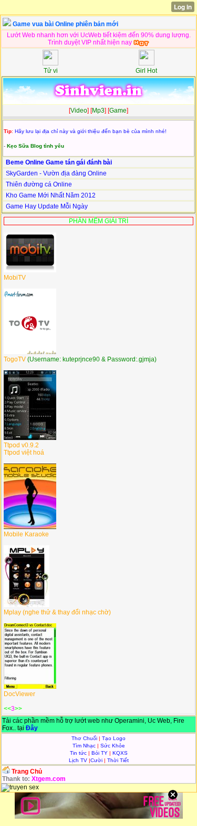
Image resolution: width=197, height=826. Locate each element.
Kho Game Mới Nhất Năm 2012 (51, 195)
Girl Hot (146, 70)
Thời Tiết (118, 760)
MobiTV (15, 277)
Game (118, 110)
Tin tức (78, 753)
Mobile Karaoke (26, 534)
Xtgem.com (49, 779)
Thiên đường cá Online (39, 184)
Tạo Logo (114, 738)
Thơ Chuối (84, 738)
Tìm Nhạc (84, 745)
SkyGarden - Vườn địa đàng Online (56, 173)
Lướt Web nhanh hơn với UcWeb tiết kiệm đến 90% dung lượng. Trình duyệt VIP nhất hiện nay (99, 38)
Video (78, 110)
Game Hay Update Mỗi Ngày (47, 206)
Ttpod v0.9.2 (21, 445)
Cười (96, 760)
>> (18, 708)
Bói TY (99, 753)
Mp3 (98, 110)
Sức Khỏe (112, 745)
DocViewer (19, 694)
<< (7, 708)
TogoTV (15, 359)
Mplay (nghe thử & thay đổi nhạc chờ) (57, 612)
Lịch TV (78, 760)
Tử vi (51, 70)
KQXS (120, 753)
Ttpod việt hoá (24, 452)
